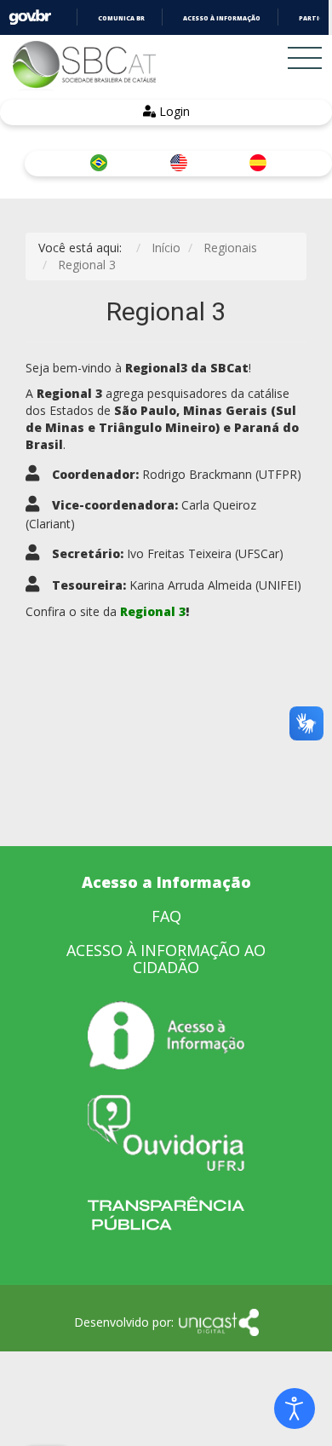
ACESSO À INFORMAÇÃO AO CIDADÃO (166, 958)
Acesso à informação (221, 18)
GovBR (30, 17)
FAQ (166, 916)
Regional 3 (153, 611)
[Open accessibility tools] (294, 1408)
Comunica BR (121, 18)
